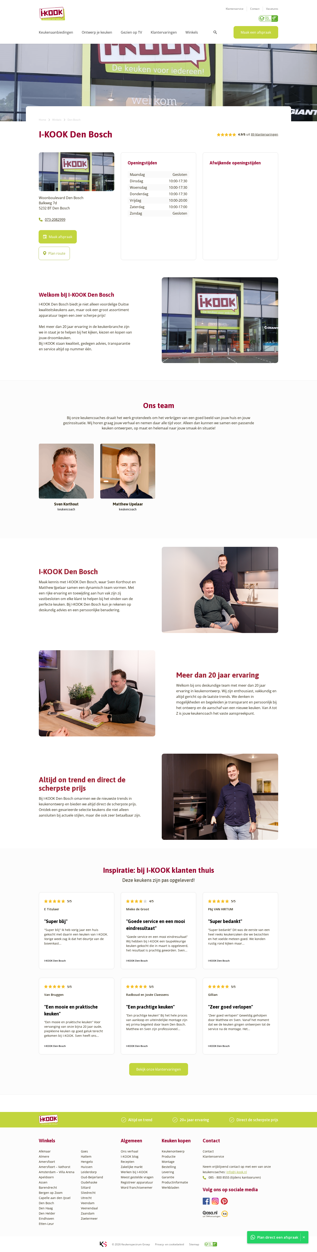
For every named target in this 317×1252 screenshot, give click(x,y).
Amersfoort (47, 1162)
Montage (168, 1162)
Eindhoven (46, 1218)
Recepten (127, 1162)
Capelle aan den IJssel (55, 1198)
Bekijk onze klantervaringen (158, 1069)
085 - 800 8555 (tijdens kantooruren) (235, 1177)
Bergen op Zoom (51, 1193)
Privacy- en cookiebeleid (169, 1244)
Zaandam (87, 1213)
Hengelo (87, 1162)
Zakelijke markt (132, 1167)
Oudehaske (89, 1182)
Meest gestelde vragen (137, 1177)
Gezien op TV (131, 32)
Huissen (87, 1167)
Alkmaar (45, 1151)
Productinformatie (175, 1182)
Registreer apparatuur (137, 1182)
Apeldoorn (46, 1177)
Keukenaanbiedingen (56, 32)
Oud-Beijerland (92, 1177)
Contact (254, 9)
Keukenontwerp (173, 1151)
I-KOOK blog (129, 1156)
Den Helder (47, 1213)
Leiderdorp (89, 1172)
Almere (44, 1156)
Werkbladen (170, 1187)
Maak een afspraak (256, 32)
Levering (168, 1172)
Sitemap (194, 1244)
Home (42, 120)
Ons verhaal (129, 1151)
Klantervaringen (164, 32)
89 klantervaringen (264, 134)
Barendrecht (48, 1187)
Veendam (87, 1203)
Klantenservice (234, 9)
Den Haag (46, 1208)
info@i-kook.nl (236, 1172)
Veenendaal (89, 1208)
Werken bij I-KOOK (134, 1172)
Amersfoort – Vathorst (54, 1167)
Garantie (168, 1177)
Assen (43, 1182)
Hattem (86, 1156)
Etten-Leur (46, 1224)
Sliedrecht (88, 1193)
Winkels (191, 32)
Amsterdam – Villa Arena (56, 1172)
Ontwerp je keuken (97, 32)
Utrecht (86, 1198)
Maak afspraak (60, 236)
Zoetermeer (89, 1218)
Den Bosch (46, 1203)
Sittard (86, 1187)
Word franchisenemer (136, 1187)
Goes (84, 1151)
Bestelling (169, 1167)
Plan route (56, 253)
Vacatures (272, 9)
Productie (169, 1156)
